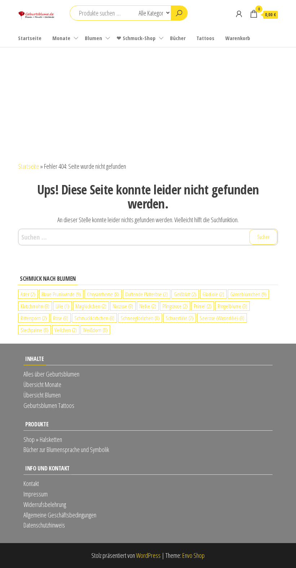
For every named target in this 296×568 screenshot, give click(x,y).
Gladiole (213, 294)
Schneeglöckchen (140, 318)
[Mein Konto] (239, 13)
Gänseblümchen (248, 294)
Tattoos (205, 38)
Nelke (147, 306)
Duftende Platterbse (146, 294)
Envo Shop (193, 555)
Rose (60, 318)
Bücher (178, 38)
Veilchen (66, 330)
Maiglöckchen (90, 306)
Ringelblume (232, 306)
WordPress (148, 555)
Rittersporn (34, 318)
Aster (28, 294)
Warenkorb (237, 38)
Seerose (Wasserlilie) (222, 318)
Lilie (62, 306)
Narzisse (123, 306)
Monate (61, 38)
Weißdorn (95, 330)
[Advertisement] (148, 101)
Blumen (93, 38)
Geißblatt (185, 294)
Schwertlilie (179, 318)
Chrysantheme (103, 294)
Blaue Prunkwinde (61, 294)
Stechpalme (34, 330)
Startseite (30, 38)
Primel (203, 306)
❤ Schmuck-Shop (136, 38)
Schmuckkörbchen (94, 318)
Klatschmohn (35, 306)
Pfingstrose (175, 306)
